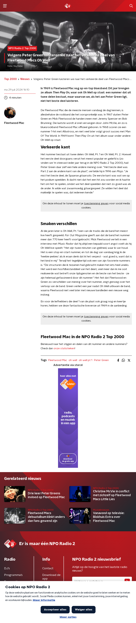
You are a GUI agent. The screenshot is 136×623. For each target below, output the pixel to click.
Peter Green (101, 360)
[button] (5, 6)
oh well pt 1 (85, 360)
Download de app (51, 577)
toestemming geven (96, 203)
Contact (47, 568)
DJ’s (7, 568)
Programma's (13, 575)
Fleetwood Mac (57, 360)
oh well (73, 360)
